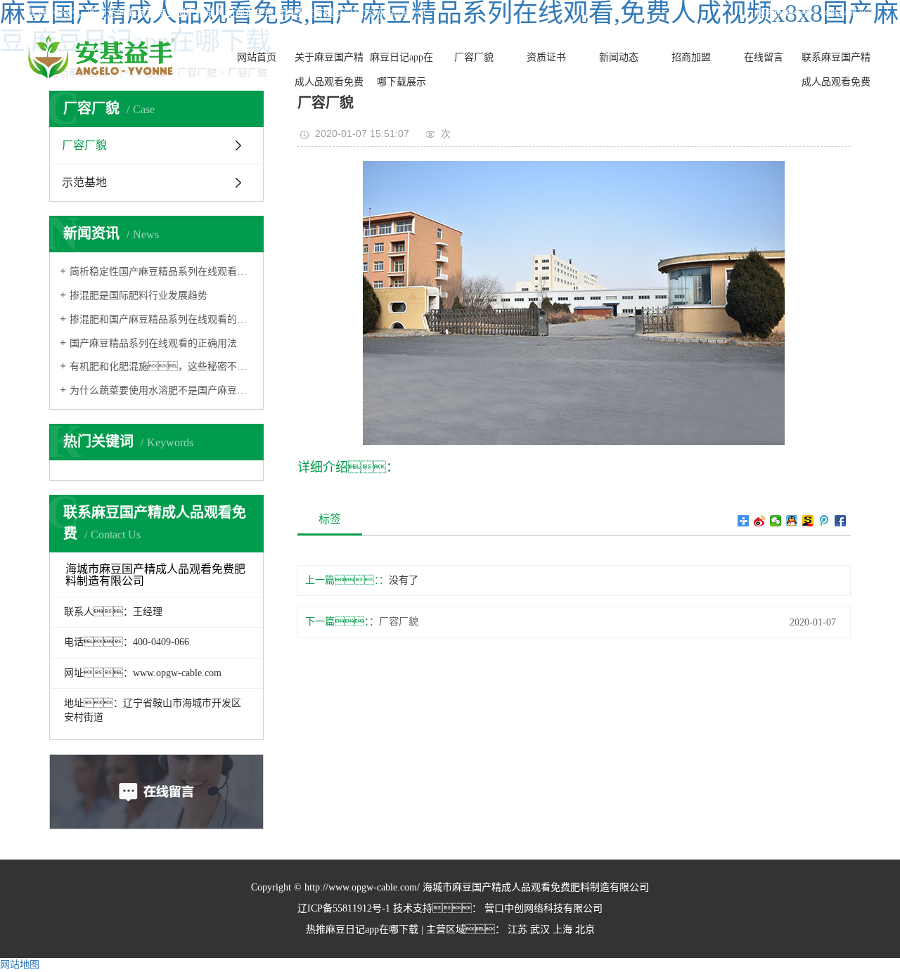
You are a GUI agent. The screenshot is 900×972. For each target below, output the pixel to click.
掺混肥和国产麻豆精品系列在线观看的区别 (161, 319)
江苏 (517, 929)
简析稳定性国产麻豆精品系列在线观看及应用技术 (161, 271)
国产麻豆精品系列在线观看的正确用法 (153, 343)
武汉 (540, 929)
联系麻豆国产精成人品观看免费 (836, 69)
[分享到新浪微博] (760, 520)
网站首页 (256, 57)
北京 (585, 929)
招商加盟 (691, 57)
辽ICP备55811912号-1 (343, 908)
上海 (562, 929)
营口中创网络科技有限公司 (542, 908)
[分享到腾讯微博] (824, 520)
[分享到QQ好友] (792, 520)
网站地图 (19, 964)
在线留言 (763, 57)
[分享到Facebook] (841, 520)
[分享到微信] (776, 520)
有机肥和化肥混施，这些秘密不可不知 (161, 366)
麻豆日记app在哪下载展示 (401, 69)
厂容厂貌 (474, 57)
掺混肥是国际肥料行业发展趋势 (138, 295)
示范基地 (84, 182)
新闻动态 (618, 57)
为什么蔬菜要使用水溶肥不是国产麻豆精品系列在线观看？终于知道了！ (161, 390)
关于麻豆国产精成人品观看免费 (329, 69)
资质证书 (546, 57)
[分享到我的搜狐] (808, 520)
